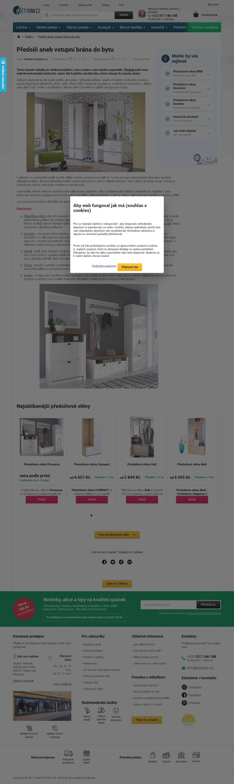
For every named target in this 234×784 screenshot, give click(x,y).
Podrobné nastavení (104, 266)
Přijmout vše (130, 267)
